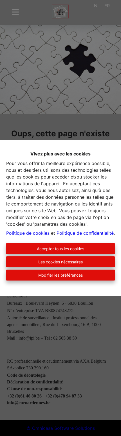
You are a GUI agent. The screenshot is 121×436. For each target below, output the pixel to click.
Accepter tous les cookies (60, 248)
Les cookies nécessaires (60, 261)
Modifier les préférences (60, 275)
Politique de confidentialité (85, 233)
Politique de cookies (28, 233)
